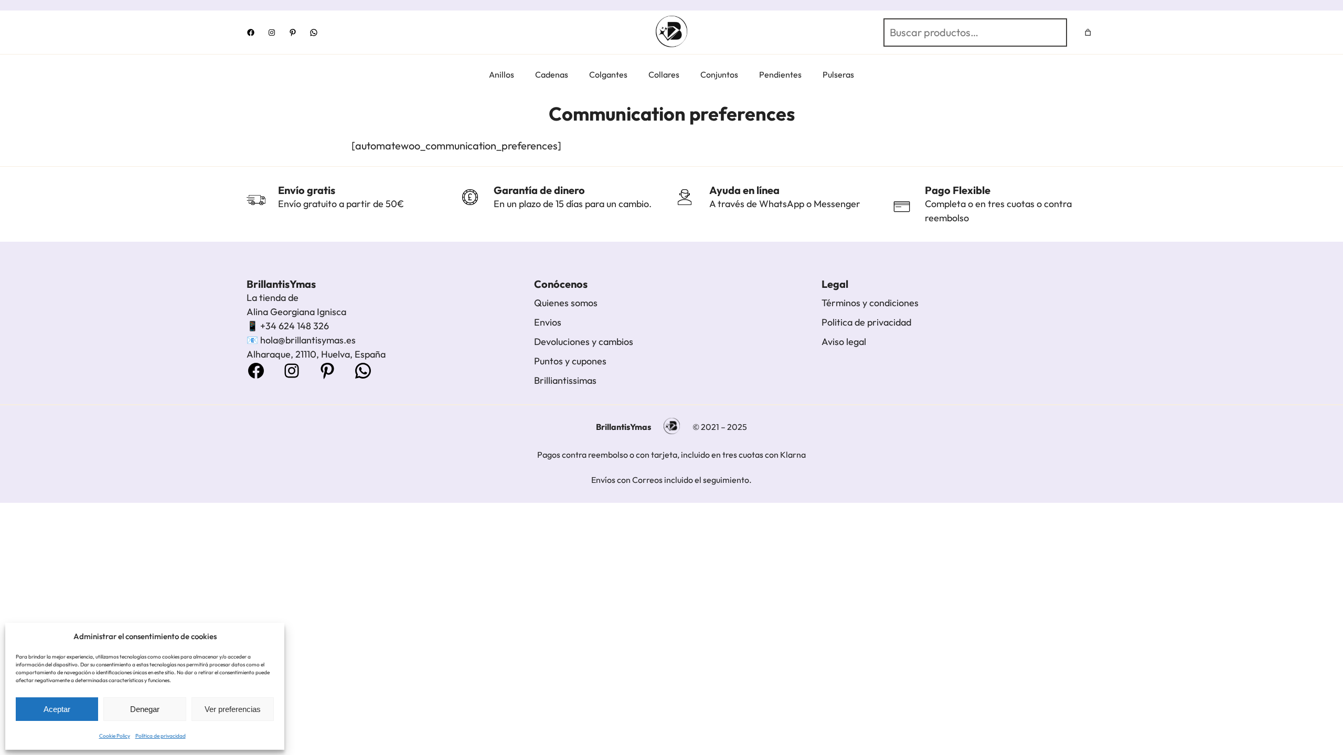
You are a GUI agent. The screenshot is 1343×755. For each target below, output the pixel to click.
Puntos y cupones (570, 361)
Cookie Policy (114, 735)
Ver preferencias (233, 709)
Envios (547, 322)
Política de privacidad (160, 735)
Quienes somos (566, 303)
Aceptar (57, 709)
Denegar (144, 709)
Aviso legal (844, 342)
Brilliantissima (563, 380)
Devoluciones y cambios (583, 342)
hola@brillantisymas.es (308, 340)
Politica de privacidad (866, 322)
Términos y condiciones (870, 303)
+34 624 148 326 (294, 326)
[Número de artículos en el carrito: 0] (1088, 32)
